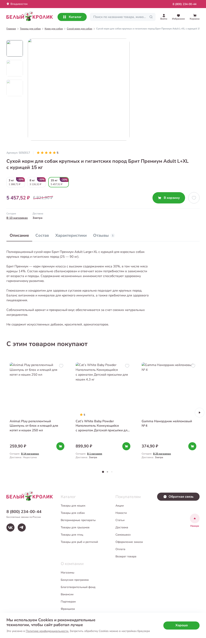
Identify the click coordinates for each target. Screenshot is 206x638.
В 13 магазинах (17, 218)
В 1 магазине (94, 453)
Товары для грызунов (75, 527)
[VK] (10, 527)
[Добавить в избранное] (194, 197)
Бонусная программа (75, 580)
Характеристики (71, 235)
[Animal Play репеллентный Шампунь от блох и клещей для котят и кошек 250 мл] (37, 412)
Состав (42, 235)
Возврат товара (125, 556)
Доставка (121, 527)
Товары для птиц (72, 535)
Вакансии (67, 594)
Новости (121, 513)
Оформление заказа (129, 542)
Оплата (120, 549)
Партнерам (68, 602)
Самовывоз (123, 535)
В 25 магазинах (162, 453)
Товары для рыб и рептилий (79, 542)
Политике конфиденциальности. (47, 631)
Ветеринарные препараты (78, 520)
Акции (119, 506)
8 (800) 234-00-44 (184, 4)
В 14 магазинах (30, 453)
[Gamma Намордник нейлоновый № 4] (169, 412)
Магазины (67, 572)
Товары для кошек (73, 506)
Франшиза (68, 609)
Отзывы (103, 235)
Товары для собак (73, 513)
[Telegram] (22, 527)
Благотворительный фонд (78, 587)
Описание (19, 235)
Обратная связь (181, 496)
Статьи (120, 520)
